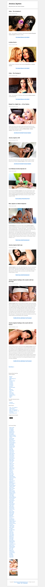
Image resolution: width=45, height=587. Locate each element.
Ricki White (11, 554)
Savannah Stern (12, 552)
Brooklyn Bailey (12, 529)
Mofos (10, 379)
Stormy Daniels (12, 498)
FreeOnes (11, 402)
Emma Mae (11, 539)
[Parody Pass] (13, 575)
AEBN (10, 397)
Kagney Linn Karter (12, 436)
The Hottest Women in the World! (22, 37)
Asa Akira (11, 530)
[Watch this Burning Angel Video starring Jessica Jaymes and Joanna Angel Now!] (22, 181)
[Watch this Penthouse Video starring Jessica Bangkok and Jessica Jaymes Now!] (22, 23)
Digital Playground (12, 378)
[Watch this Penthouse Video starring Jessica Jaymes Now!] (22, 85)
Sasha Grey (11, 478)
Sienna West (11, 454)
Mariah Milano (11, 504)
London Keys (11, 499)
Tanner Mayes (11, 496)
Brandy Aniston (12, 540)
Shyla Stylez (11, 538)
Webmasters (25, 583)
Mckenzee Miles (12, 546)
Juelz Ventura (11, 451)
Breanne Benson (12, 440)
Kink (10, 388)
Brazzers (10, 376)
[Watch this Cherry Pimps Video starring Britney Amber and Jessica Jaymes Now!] (22, 116)
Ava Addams (11, 430)
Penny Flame (11, 465)
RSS (21, 583)
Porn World (11, 385)
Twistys (10, 377)
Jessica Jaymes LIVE (14, 137)
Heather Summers (12, 523)
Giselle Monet (11, 493)
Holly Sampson (12, 547)
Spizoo (10, 391)
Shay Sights (11, 514)
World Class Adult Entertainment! (22, 240)
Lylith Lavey (11, 505)
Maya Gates (11, 459)
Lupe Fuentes (11, 526)
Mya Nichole (11, 439)
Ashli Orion (11, 466)
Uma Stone (11, 524)
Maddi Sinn (11, 479)
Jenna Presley (11, 455)
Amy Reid (11, 448)
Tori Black (11, 553)
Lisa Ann (10, 437)
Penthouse (11, 384)
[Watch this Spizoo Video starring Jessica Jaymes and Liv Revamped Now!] (22, 216)
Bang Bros (11, 389)
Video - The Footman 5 (15, 73)
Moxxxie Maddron (12, 442)
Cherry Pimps (11, 393)
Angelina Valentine (12, 521)
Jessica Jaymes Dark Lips (15, 245)
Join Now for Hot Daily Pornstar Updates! (22, 132)
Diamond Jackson (12, 435)
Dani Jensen (11, 487)
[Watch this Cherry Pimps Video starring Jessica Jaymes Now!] (22, 150)
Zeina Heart (11, 428)
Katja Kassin (11, 501)
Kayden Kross (11, 468)
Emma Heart (11, 484)
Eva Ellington (11, 429)
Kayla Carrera (11, 516)
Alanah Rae (11, 533)
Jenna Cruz (11, 464)
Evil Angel (11, 381)
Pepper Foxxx (11, 463)
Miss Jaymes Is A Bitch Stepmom (17, 203)
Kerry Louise (11, 474)
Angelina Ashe (11, 525)
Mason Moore (11, 527)
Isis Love (10, 517)
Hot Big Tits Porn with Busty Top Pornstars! (22, 317)
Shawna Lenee (12, 509)
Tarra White (11, 542)
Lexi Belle (11, 528)
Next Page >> (11, 366)
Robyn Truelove (12, 488)
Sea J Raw (11, 549)
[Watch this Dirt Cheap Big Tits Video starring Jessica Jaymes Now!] (22, 294)
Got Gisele (11, 472)
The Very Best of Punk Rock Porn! (22, 198)
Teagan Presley (12, 486)
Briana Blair (11, 502)
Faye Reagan (11, 443)
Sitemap (18, 583)
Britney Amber (11, 512)
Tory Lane (11, 462)
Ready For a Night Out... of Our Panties (19, 104)
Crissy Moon (11, 456)
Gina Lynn (11, 510)
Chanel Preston (12, 503)
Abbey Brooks (11, 460)
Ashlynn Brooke (12, 453)
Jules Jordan (11, 390)
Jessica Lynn (11, 452)
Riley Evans (11, 489)
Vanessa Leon (11, 441)
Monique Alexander (12, 497)
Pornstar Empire (12, 380)
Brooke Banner (12, 500)
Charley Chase (11, 522)
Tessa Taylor (11, 461)
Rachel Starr (11, 537)
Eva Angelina (11, 434)
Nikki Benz (11, 515)
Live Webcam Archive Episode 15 (17, 168)
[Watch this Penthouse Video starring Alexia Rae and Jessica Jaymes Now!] (22, 54)
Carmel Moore (11, 551)
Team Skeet (11, 392)
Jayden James (11, 467)
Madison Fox (11, 550)
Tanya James (11, 534)
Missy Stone (11, 473)
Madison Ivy (11, 536)
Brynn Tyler (11, 548)
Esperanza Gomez (12, 477)
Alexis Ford (11, 471)
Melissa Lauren (12, 490)
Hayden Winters (12, 476)
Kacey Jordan (11, 511)
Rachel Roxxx (11, 450)
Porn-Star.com (11, 403)
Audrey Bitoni (11, 535)
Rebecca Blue (11, 427)
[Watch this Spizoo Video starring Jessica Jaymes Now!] (22, 257)
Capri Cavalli (11, 513)
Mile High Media (12, 387)
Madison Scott (11, 447)
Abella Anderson (12, 541)
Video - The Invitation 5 (15, 11)
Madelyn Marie (11, 431)
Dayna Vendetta (12, 491)
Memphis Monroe (12, 485)
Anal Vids (11, 386)
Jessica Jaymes (15, 4)
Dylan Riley (11, 449)
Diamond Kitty (11, 438)
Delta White (11, 475)
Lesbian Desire (13, 42)
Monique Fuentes (12, 492)
